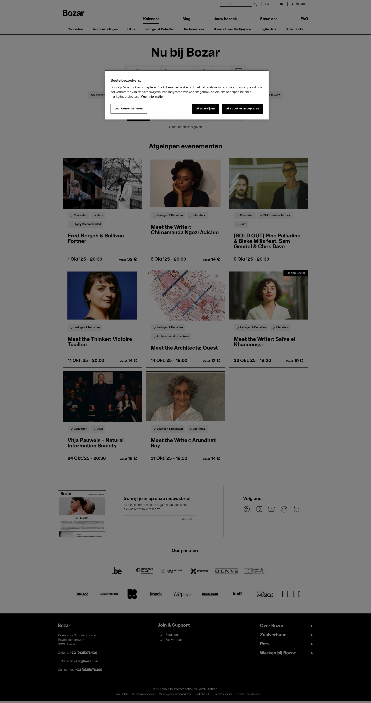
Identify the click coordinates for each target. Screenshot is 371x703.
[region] (187, 94)
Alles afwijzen (205, 109)
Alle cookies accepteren (242, 109)
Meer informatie (151, 97)
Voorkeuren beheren (129, 109)
